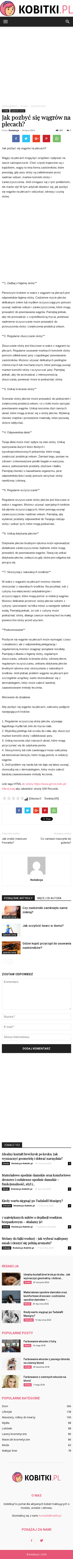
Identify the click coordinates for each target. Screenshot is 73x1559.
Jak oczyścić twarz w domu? (43, 925)
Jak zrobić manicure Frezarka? (14, 840)
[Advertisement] (36, 65)
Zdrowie (7, 1205)
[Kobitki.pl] (36, 8)
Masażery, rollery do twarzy (18, 1417)
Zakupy (6, 1248)
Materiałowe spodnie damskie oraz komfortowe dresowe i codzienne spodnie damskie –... (45, 1296)
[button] (68, 22)
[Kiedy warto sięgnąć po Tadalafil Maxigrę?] (11, 1316)
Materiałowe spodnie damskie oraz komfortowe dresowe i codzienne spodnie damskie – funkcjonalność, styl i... (36, 1179)
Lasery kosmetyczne (14, 1434)
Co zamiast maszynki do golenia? (56, 840)
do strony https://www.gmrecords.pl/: (44, 783)
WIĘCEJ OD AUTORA (49, 898)
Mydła (5, 1423)
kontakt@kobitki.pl (50, 1515)
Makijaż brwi (9, 1450)
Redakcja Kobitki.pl (22, 1163)
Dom (5, 1406)
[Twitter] (41, 1540)
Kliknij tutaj (8, 788)
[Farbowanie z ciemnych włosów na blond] (11, 1381)
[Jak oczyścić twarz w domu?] (11, 930)
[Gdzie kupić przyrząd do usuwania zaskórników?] (11, 947)
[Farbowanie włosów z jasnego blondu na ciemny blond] (11, 1363)
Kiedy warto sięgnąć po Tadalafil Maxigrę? (32, 1201)
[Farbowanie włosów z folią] (11, 1346)
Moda (5, 1189)
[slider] (13, 798)
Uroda (5, 110)
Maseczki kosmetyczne (16, 1439)
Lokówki (7, 1428)
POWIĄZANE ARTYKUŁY (18, 898)
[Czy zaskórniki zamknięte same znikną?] (11, 912)
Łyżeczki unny (17, 110)
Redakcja (14, 130)
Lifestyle (7, 1411)
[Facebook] (31, 1540)
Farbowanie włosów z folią (40, 1341)
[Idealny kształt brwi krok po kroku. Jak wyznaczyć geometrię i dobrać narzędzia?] (11, 1279)
